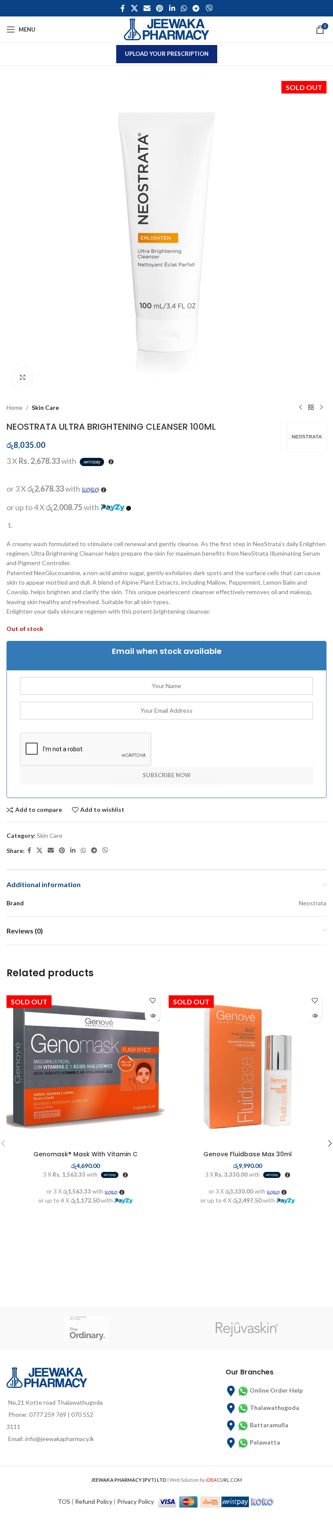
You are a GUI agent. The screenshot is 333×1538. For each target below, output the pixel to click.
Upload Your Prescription (167, 53)
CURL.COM (224, 1480)
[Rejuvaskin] (246, 1328)
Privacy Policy (135, 1501)
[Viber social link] (208, 8)
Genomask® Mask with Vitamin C (85, 1154)
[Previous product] (300, 407)
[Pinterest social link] (159, 8)
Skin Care (45, 407)
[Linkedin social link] (172, 8)
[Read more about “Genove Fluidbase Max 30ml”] (314, 1015)
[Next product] (321, 407)
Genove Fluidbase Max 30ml (247, 1154)
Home (15, 407)
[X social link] (134, 8)
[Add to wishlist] (152, 1000)
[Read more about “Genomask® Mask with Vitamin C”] (152, 1015)
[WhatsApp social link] (183, 8)
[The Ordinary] (86, 1328)
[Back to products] (311, 407)
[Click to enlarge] (23, 377)
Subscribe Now (167, 775)
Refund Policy (93, 1501)
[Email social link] (146, 8)
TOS (64, 1501)
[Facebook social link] (123, 8)
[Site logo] (166, 28)
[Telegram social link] (196, 8)
